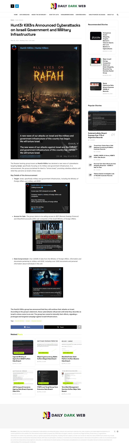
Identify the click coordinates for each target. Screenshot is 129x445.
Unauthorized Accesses (97, 14)
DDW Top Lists (54, 14)
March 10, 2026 (108, 93)
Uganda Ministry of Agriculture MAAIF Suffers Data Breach (21, 359)
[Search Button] (117, 14)
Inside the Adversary (39, 14)
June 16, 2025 (107, 75)
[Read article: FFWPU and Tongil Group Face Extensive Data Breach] (47, 378)
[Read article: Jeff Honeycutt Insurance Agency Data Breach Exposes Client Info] (23, 378)
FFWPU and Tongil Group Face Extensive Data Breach (47, 388)
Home (16, 14)
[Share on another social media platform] (79, 327)
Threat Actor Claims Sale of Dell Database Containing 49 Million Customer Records (103, 147)
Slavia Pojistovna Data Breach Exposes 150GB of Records (108, 87)
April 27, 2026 (17, 363)
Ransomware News (67, 14)
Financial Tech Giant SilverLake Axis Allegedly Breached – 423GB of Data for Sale (105, 165)
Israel (28, 321)
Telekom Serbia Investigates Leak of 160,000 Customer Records (104, 174)
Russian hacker (36, 321)
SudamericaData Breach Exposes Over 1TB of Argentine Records (97, 135)
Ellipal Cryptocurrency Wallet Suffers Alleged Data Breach (47, 358)
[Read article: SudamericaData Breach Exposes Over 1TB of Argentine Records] (102, 121)
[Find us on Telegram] (17, 6)
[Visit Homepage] (69, 6)
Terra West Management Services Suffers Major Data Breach (71, 389)
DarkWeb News (81, 14)
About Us (110, 14)
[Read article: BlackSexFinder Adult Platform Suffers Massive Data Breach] (72, 347)
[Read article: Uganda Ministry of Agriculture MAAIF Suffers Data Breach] (23, 347)
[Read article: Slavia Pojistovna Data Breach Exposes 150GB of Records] (95, 86)
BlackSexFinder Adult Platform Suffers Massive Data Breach (70, 359)
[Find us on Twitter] (12, 6)
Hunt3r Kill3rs (19, 321)
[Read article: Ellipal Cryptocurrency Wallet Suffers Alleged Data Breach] (47, 347)
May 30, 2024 (15, 40)
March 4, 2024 (108, 51)
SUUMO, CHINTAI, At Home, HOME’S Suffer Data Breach (104, 156)
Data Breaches (24, 14)
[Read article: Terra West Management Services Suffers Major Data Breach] (72, 378)
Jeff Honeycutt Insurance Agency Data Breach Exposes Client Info (23, 389)
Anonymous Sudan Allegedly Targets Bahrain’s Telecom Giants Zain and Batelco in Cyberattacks (108, 41)
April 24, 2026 (67, 394)
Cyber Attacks (19, 20)
